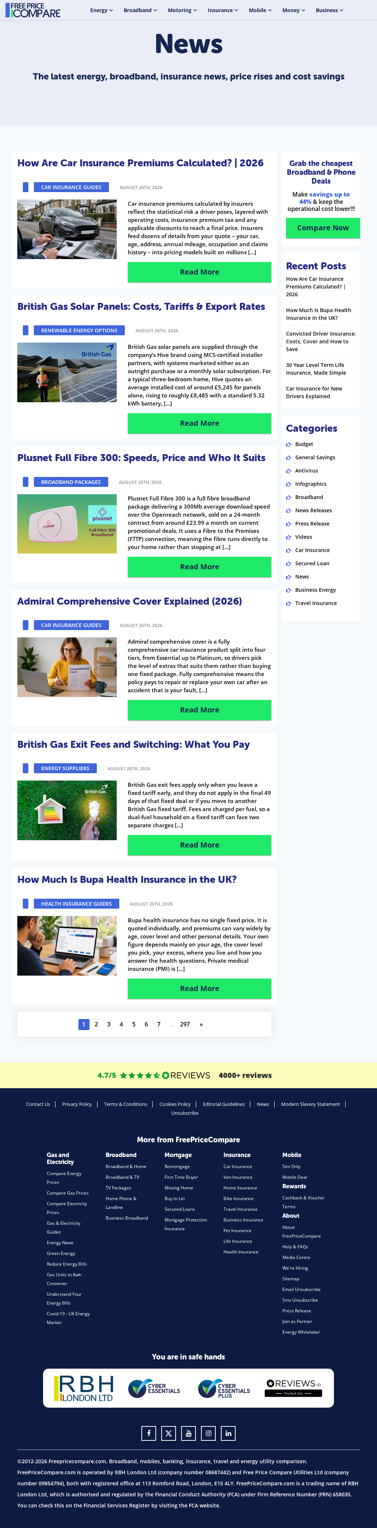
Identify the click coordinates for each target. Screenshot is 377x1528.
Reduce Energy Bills (67, 1264)
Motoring (179, 10)
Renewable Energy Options (79, 330)
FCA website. (205, 1505)
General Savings (315, 457)
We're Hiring (295, 1268)
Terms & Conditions (125, 1104)
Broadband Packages (71, 481)
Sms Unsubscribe (300, 1300)
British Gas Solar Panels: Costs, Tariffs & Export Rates (141, 306)
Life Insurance (237, 1241)
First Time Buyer (181, 1177)
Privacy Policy (77, 1104)
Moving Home (179, 1188)
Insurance (220, 10)
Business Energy (315, 589)
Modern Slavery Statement (310, 1104)
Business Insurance (243, 1220)
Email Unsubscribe (301, 1289)
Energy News (60, 1242)
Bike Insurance (238, 1198)
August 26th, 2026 (141, 187)
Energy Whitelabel (301, 1332)
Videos (303, 536)
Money (291, 10)
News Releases (313, 510)
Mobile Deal (294, 1177)
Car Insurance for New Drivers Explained (314, 392)
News (302, 576)
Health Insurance (240, 1252)
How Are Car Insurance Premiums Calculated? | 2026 (140, 163)
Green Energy (61, 1253)
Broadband (138, 10)
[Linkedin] (228, 1433)
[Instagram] (208, 1433)
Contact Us (38, 1104)
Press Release (312, 523)
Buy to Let (175, 1198)
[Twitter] (168, 1433)
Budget (304, 444)
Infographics (311, 483)
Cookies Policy (175, 1104)
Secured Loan (312, 563)
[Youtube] (188, 1433)
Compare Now (323, 228)
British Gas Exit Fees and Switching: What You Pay (133, 744)
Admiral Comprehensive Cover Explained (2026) (129, 601)
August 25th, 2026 (151, 904)
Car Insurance (312, 550)
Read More (199, 272)
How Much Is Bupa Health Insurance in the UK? (127, 879)
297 (185, 1024)
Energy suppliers (65, 768)
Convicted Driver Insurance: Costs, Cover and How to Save (321, 341)
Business (327, 10)
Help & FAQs (295, 1247)
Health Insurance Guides (76, 903)
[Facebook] (148, 1433)
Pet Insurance (237, 1230)
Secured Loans (180, 1209)
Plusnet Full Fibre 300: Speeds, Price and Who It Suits (141, 458)
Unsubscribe (184, 1113)
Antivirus (306, 470)
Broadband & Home (126, 1166)
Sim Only (291, 1166)
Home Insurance (240, 1188)
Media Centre (296, 1257)
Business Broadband (127, 1218)
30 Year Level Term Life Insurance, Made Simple (316, 368)
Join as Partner (297, 1321)
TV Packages (118, 1188)
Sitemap (290, 1279)
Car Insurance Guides (71, 187)
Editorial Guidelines (224, 1104)
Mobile (257, 10)
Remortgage (177, 1166)
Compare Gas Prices (68, 1193)
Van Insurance (238, 1177)
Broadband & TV (122, 1177)
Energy (99, 10)
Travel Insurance (316, 602)
